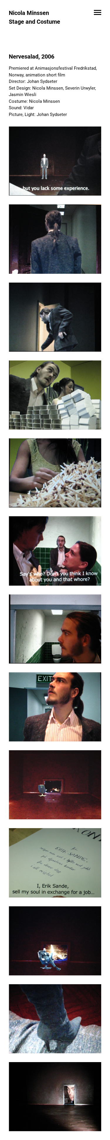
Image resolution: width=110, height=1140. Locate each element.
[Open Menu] (97, 13)
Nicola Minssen (29, 12)
